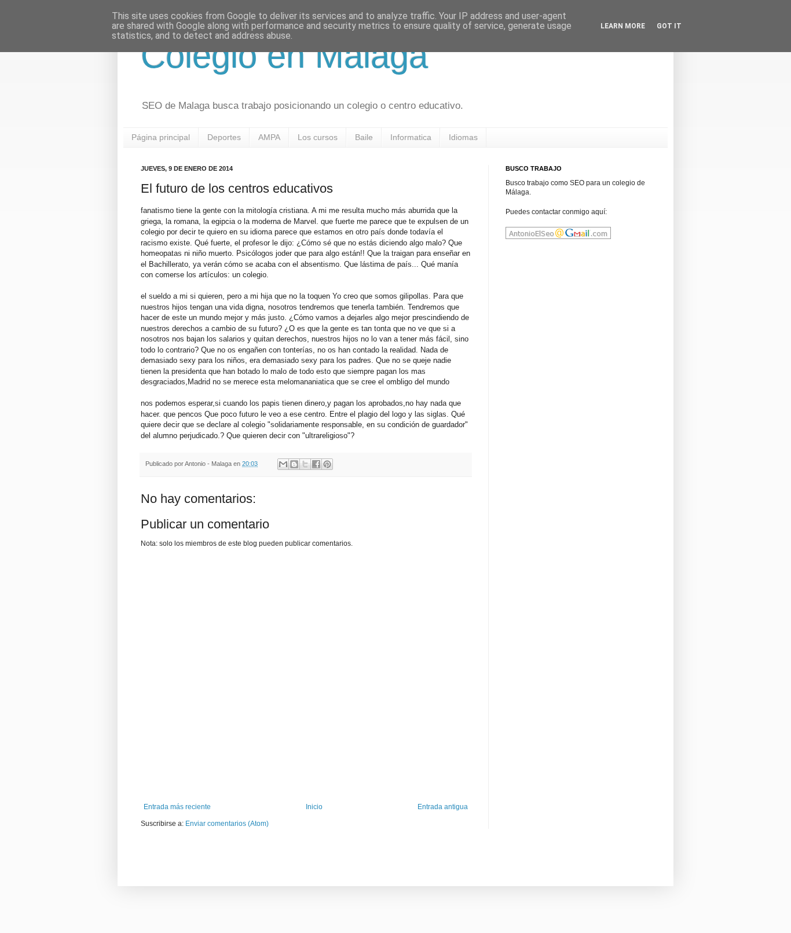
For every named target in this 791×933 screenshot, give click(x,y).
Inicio (314, 807)
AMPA (269, 137)
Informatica (410, 137)
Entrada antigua (443, 807)
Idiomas (463, 137)
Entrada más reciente (177, 807)
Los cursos (318, 137)
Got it (669, 26)
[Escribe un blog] (294, 464)
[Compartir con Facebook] (316, 464)
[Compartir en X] (305, 464)
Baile (364, 137)
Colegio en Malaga (284, 55)
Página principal (160, 137)
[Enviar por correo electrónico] (283, 464)
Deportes (224, 137)
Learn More (622, 26)
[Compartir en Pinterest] (327, 464)
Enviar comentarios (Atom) (227, 824)
